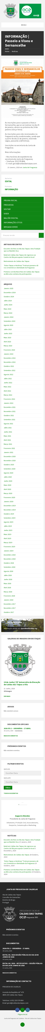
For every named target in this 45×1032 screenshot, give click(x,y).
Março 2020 (8, 493)
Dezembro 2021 (10, 407)
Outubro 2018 (9, 563)
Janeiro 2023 (8, 354)
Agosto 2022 (8, 374)
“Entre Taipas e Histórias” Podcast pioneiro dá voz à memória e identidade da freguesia (21, 266)
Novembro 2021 (10, 411)
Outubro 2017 (9, 612)
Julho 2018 (8, 575)
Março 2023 (8, 346)
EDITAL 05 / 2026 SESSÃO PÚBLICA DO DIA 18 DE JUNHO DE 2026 (20, 956)
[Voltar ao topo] (22, 1024)
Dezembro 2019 (10, 505)
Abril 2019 (7, 538)
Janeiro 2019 (8, 551)
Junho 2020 (8, 481)
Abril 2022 (7, 391)
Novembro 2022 (10, 362)
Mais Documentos (11, 736)
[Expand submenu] (39, 205)
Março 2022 (8, 395)
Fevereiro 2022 (9, 399)
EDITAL (8, 181)
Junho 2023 (8, 333)
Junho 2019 (8, 530)
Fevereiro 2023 (9, 350)
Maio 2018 (7, 583)
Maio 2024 (7, 309)
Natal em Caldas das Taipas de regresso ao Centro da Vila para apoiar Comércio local (20, 256)
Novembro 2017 (10, 608)
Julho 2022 (8, 378)
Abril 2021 (7, 440)
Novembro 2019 (10, 510)
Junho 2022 (8, 382)
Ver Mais (7, 696)
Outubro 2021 (9, 415)
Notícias (15, 51)
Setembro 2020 (9, 469)
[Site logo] (22, 17)
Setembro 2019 (9, 518)
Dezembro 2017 (10, 604)
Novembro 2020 (10, 460)
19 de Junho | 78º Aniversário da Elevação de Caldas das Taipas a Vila (22, 683)
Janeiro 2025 (8, 288)
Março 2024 (8, 313)
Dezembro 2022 (10, 358)
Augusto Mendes (22, 816)
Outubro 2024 (9, 296)
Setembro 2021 (9, 419)
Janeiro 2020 (8, 501)
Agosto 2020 (8, 473)
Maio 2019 (7, 534)
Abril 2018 (7, 587)
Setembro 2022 (9, 370)
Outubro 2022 (9, 366)
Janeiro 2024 (8, 317)
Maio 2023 (7, 337)
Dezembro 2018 (10, 555)
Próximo (8, 186)
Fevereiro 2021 (9, 448)
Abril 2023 (7, 342)
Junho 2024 (8, 305)
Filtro (8, 788)
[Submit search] (41, 235)
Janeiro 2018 (8, 600)
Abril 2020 (7, 489)
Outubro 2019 (9, 514)
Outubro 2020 (9, 464)
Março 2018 (8, 592)
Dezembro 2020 (10, 456)
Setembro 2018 (9, 567)
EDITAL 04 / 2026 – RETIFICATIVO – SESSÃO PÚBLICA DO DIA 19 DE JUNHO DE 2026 (22, 964)
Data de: (7, 769)
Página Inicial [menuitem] (22, 1014)
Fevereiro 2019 (9, 546)
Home (7, 51)
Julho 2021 (8, 428)
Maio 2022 (7, 387)
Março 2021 (8, 444)
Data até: (7, 778)
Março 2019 (8, 542)
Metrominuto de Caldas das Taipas (16, 261)
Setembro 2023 (9, 321)
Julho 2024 (8, 301)
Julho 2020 (8, 477)
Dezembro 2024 (10, 292)
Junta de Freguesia (30, 167)
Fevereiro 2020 (9, 497)
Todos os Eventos (11, 793)
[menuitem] (22, 200)
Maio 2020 (7, 485)
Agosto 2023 (8, 325)
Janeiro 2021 (8, 452)
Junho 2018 (8, 579)
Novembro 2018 (10, 559)
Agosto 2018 (8, 571)
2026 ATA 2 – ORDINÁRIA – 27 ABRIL (17, 728)
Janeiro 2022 (8, 403)
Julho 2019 (8, 526)
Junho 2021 (8, 432)
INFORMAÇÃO (11, 189)
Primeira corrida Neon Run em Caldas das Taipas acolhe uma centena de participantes (22, 273)
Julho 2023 (8, 329)
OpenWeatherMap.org (29, 628)
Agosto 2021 (8, 423)
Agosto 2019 (8, 522)
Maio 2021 (7, 436)
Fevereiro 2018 (9, 596)
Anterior (8, 178)
